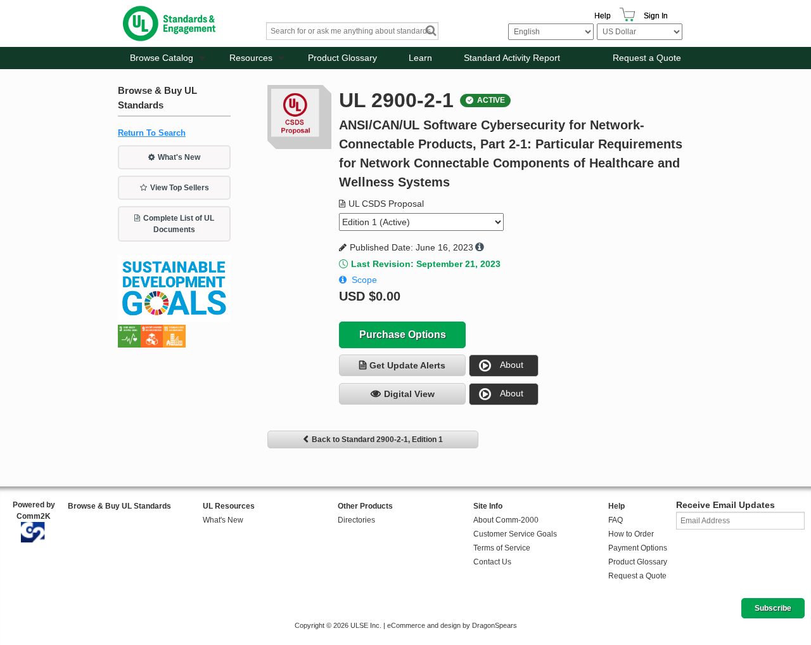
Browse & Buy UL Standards (119, 506)
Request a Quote (647, 58)
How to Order (631, 534)
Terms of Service (501, 548)
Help (602, 15)
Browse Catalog (161, 58)
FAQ (615, 520)
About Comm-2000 (506, 520)
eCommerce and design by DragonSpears (452, 625)
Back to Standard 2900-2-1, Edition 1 (377, 439)
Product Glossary (342, 58)
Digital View (409, 394)
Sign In (656, 15)
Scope (364, 280)
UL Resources (229, 506)
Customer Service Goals (515, 534)
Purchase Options (402, 334)
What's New (179, 157)
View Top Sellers (179, 187)
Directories (356, 520)
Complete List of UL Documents (178, 224)
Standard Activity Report (512, 58)
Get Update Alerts (407, 365)
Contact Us (492, 561)
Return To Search (152, 133)
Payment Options (637, 548)
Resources (250, 58)
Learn (420, 58)
